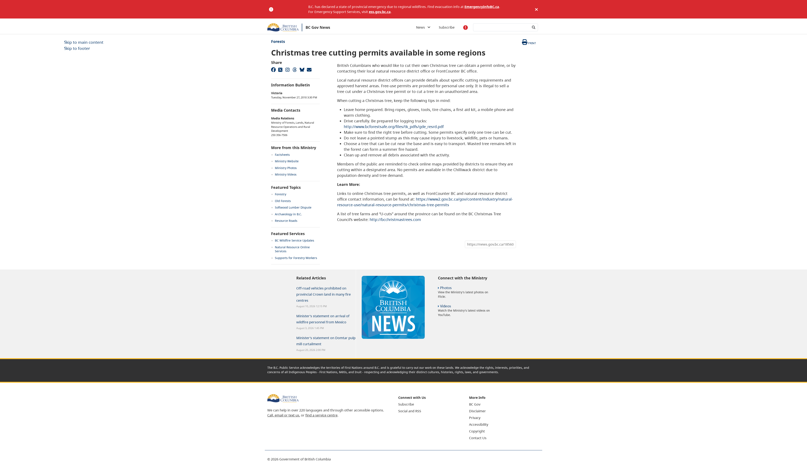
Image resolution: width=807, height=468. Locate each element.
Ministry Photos (286, 168)
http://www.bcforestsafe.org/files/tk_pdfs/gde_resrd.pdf (394, 126)
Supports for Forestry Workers (296, 258)
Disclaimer (477, 411)
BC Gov (474, 404)
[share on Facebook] (273, 69)
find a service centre (321, 415)
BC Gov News (318, 27)
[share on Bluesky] (302, 69)
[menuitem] (428, 404)
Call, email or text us (283, 415)
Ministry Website (287, 161)
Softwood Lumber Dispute (293, 207)
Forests (278, 41)
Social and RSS (409, 411)
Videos (445, 306)
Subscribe (447, 27)
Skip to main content (83, 42)
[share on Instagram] (287, 69)
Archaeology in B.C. (288, 214)
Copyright (477, 431)
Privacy (474, 417)
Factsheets (282, 155)
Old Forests (283, 201)
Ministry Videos (286, 174)
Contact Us (478, 438)
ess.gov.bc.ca (380, 11)
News (421, 27)
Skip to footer (77, 48)
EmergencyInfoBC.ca (481, 6)
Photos (446, 287)
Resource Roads (286, 221)
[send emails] (309, 69)
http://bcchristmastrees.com (395, 219)
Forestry (280, 194)
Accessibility (478, 424)
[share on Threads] (295, 69)
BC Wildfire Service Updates (294, 240)
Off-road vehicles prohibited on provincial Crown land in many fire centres (323, 294)
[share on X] (280, 69)
